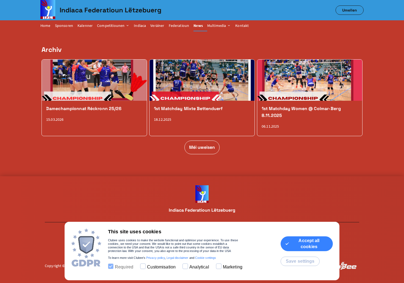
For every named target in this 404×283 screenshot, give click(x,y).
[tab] (47, 25)
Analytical (199, 267)
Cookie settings (205, 257)
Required (124, 267)
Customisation (161, 267)
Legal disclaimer (177, 257)
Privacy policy (155, 257)
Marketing (232, 267)
